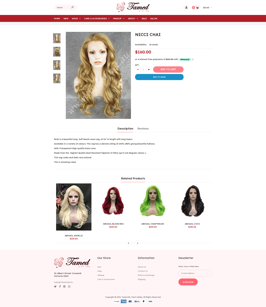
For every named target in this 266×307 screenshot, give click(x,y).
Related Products (133, 178)
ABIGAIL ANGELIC (74, 235)
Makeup (100, 275)
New (99, 267)
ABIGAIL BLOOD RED (113, 224)
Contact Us (143, 271)
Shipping (141, 279)
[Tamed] (133, 11)
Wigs (99, 271)
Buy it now (159, 77)
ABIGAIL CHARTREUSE (152, 224)
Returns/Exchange (146, 275)
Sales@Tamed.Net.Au (63, 282)
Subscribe (188, 282)
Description (125, 128)
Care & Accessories (106, 279)
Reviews (143, 128)
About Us (142, 267)
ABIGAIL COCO (192, 224)
